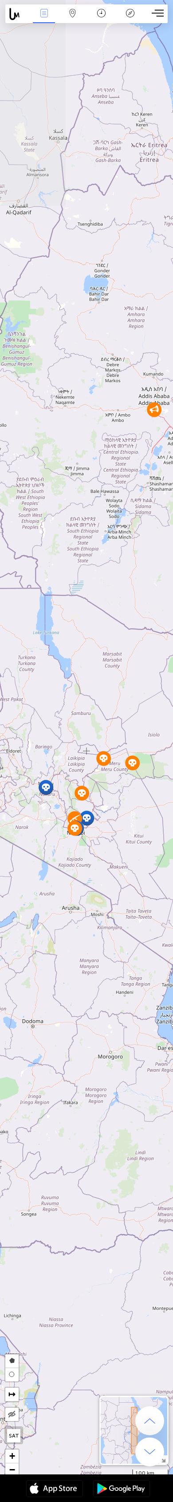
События (44, 19)
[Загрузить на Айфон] (54, 1489)
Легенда (130, 19)
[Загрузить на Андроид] (121, 1489)
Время (101, 19)
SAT (14, 1436)
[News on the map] (17, 14)
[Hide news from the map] (12, 1414)
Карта (73, 19)
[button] (86, 818)
